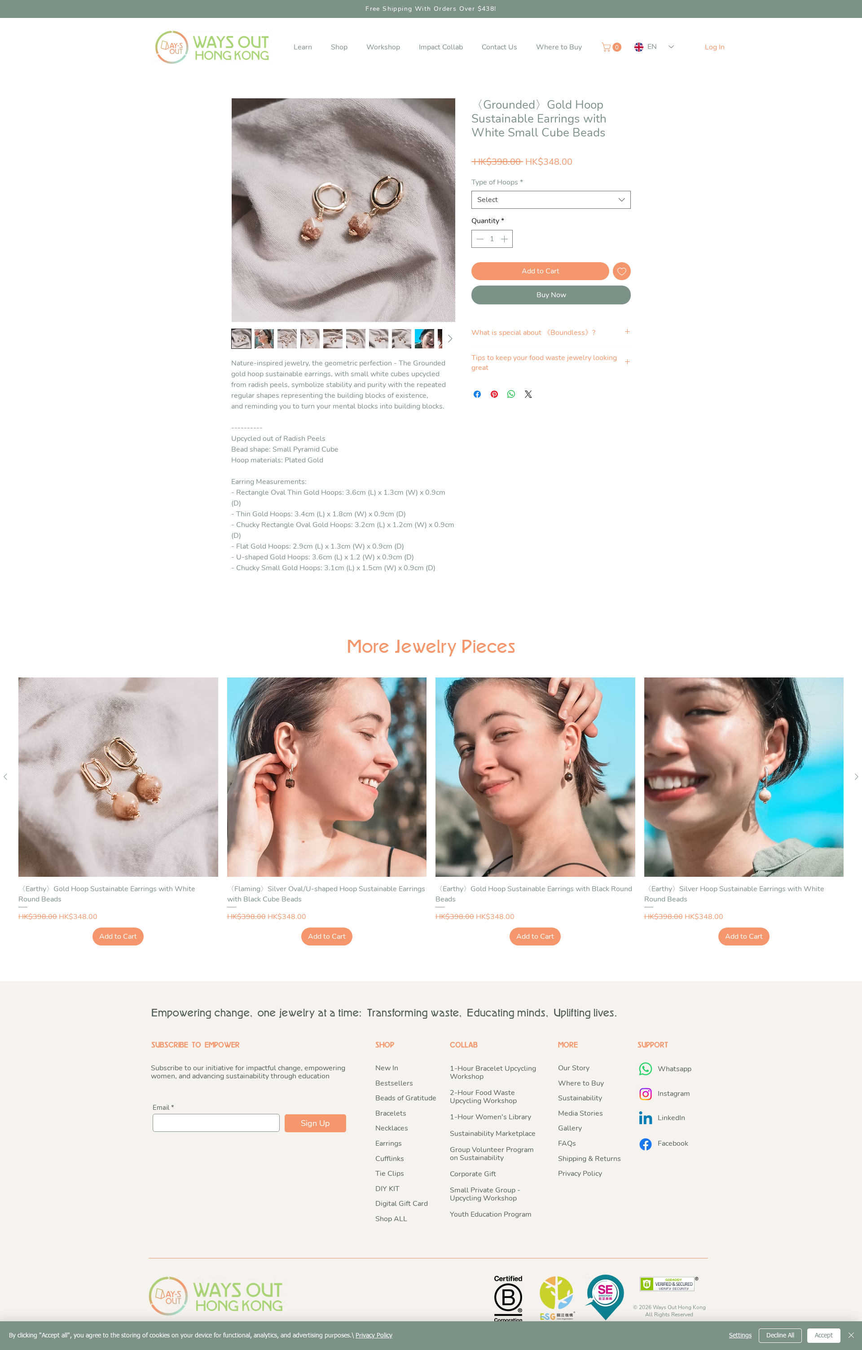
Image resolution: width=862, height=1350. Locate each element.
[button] (302, 47)
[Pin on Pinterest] (494, 394)
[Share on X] (528, 394)
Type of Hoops (497, 182)
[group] (431, 811)
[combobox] (551, 200)
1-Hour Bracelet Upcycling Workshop (493, 1073)
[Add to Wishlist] (622, 271)
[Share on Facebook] (477, 394)
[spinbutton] (492, 238)
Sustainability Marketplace (493, 1134)
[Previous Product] (5, 776)
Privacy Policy (374, 1335)
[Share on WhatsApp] (511, 394)
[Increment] (505, 238)
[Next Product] (856, 776)
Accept (824, 1335)
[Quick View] (118, 777)
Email (161, 1107)
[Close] (851, 1335)
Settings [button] (740, 1335)
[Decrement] (479, 238)
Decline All (780, 1335)
